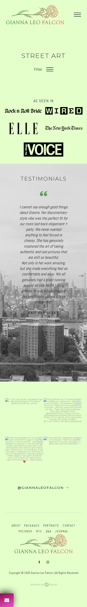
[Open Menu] (77, 14)
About (16, 525)
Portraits (51, 525)
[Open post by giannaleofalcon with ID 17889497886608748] (24, 417)
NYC (39, 531)
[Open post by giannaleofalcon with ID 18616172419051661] (24, 456)
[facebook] (39, 562)
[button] (80, 275)
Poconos (25, 531)
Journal (61, 531)
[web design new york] (43, 586)
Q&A (49, 531)
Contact (69, 525)
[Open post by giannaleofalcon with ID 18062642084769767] (63, 417)
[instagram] (48, 562)
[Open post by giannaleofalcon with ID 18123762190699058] (63, 456)
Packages (31, 525)
